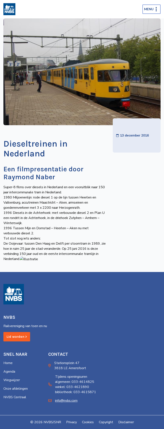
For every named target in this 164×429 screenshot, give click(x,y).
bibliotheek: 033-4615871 (75, 392)
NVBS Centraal (14, 397)
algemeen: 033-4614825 (74, 381)
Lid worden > (16, 337)
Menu (149, 9)
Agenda (9, 371)
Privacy (71, 422)
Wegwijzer (11, 380)
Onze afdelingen (15, 388)
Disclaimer (126, 422)
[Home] (9, 9)
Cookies (88, 422)
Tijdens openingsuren (71, 376)
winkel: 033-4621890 (72, 387)
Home (8, 363)
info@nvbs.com (66, 400)
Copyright (106, 422)
